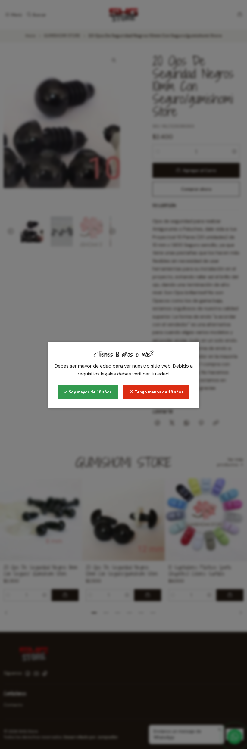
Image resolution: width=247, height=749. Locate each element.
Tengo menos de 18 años (158, 391)
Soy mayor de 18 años (90, 391)
